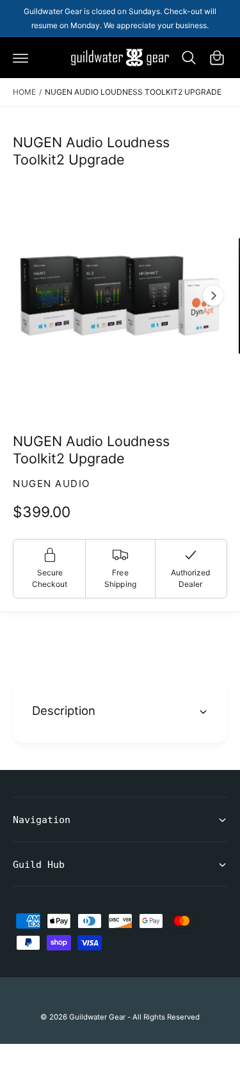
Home (24, 92)
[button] (20, 58)
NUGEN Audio (51, 483)
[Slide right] (213, 295)
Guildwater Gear (97, 1017)
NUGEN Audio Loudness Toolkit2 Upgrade (133, 92)
